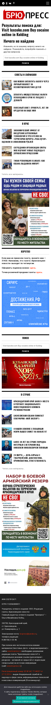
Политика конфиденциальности (26, 701)
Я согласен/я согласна (26, 698)
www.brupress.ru (14, 651)
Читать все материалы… (13, 174)
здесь (33, 268)
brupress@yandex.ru (28, 634)
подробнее (25, 689)
